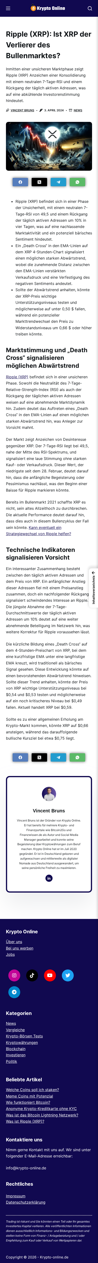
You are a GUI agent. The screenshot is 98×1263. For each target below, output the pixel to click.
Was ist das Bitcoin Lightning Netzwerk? (42, 1115)
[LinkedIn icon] (49, 878)
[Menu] (8, 8)
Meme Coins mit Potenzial (29, 1096)
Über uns (14, 941)
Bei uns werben (19, 948)
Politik (11, 1061)
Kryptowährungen (22, 1042)
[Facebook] (20, 182)
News (78, 110)
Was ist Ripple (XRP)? (25, 1121)
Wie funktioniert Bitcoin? (28, 1102)
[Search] (90, 8)
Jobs (10, 954)
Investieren (15, 1055)
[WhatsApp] (77, 182)
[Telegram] (58, 182)
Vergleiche (15, 1029)
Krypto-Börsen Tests (24, 1036)
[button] (93, 588)
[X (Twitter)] (39, 182)
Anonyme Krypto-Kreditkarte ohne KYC (41, 1108)
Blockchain (15, 1048)
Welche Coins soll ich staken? (32, 1089)
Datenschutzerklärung (25, 1202)
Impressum (15, 1196)
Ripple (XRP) (17, 376)
